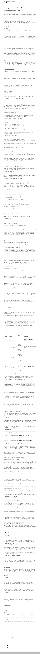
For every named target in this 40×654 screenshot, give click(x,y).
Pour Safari (7, 531)
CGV (31, 652)
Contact (33, 652)
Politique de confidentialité (24, 652)
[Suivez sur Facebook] (7, 648)
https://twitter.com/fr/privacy (29, 356)
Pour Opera (7, 535)
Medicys (33, 617)
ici (12, 304)
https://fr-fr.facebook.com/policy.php (30, 366)
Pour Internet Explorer (8, 529)
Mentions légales (16, 652)
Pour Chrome (7, 532)
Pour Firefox (7, 533)
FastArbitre (20, 622)
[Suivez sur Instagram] (7, 645)
